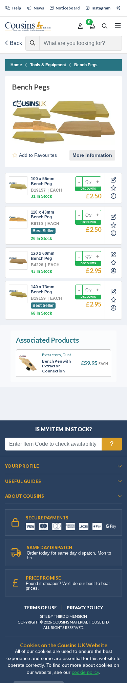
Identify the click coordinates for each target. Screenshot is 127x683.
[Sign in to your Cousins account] (80, 26)
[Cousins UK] (28, 26)
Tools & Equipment (48, 65)
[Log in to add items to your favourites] (113, 188)
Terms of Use (40, 607)
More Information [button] (92, 155)
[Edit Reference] (113, 180)
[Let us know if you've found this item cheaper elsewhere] (113, 196)
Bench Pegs (86, 65)
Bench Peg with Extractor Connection (56, 366)
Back (15, 43)
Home (16, 65)
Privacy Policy (85, 607)
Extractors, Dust (56, 354)
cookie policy (85, 672)
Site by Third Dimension (63, 616)
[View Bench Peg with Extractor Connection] (28, 363)
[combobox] (74, 43)
